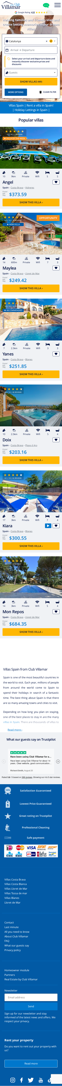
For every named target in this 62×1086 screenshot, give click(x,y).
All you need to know (16, 932)
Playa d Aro (31, 445)
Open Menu (57, 5)
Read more (31, 1063)
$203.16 (18, 452)
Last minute (11, 927)
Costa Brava (17, 187)
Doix (7, 440)
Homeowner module (16, 970)
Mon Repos (13, 611)
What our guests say (16, 945)
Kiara (7, 526)
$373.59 (18, 194)
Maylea (9, 268)
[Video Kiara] (48, 525)
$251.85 (18, 366)
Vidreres (29, 187)
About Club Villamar (16, 936)
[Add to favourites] (56, 182)
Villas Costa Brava (15, 879)
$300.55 (18, 538)
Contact (9, 922)
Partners (9, 975)
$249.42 (18, 280)
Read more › (15, 730)
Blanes (28, 359)
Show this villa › (31, 202)
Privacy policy (12, 950)
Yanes (8, 354)
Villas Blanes (11, 898)
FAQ (6, 941)
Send (31, 1006)
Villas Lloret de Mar (15, 888)
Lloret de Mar (32, 273)
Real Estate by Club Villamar (21, 979)
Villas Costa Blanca (15, 884)
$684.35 (18, 624)
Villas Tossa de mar (15, 893)
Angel (8, 182)
